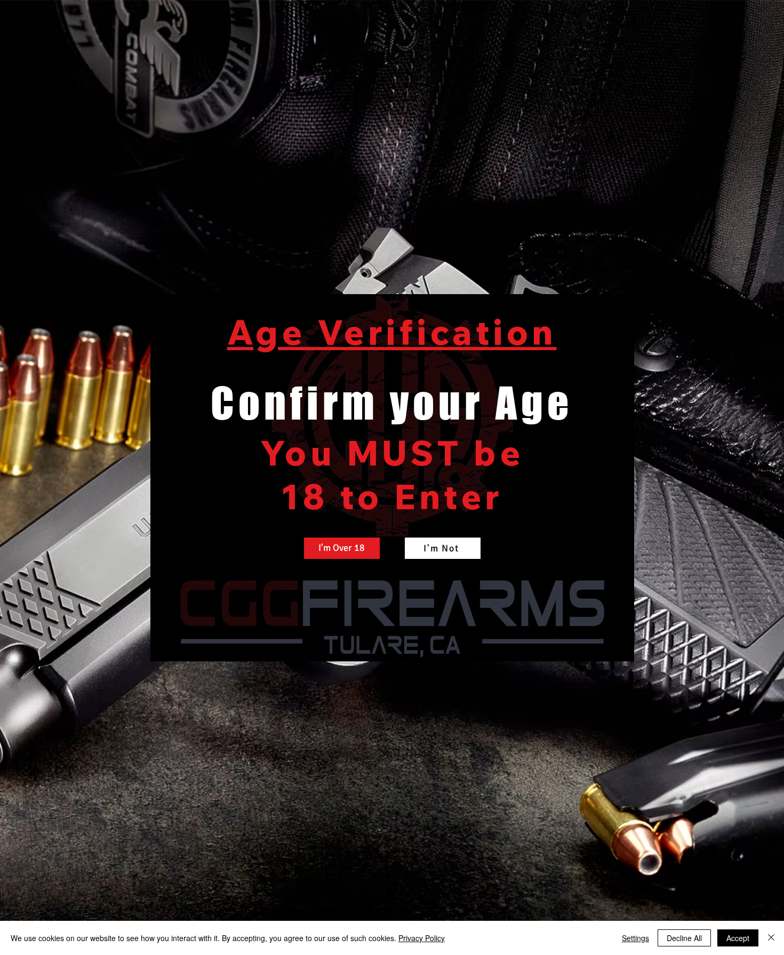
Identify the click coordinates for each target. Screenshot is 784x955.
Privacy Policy (421, 938)
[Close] (771, 937)
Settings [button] (635, 938)
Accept (737, 938)
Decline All (684, 938)
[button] (342, 548)
